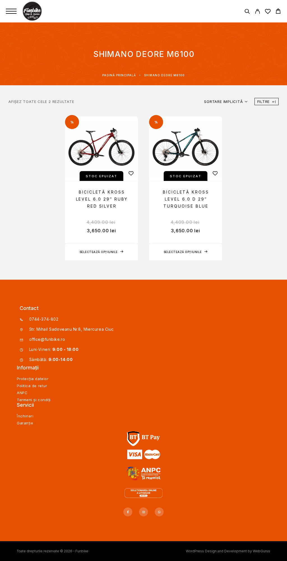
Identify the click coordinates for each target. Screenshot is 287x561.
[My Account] (257, 12)
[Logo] (32, 11)
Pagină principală (119, 75)
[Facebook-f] (127, 511)
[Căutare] (247, 12)
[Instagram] (143, 511)
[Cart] (278, 11)
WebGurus (261, 551)
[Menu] (11, 11)
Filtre (263, 101)
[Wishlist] (268, 12)
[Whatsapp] (159, 511)
